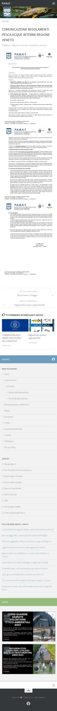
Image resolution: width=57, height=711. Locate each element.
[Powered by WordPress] (21, 697)
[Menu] (53, 3)
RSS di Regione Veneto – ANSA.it (15, 524)
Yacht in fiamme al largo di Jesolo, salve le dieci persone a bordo (28, 529)
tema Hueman (40, 697)
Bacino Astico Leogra (13, 482)
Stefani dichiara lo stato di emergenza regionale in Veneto (25, 562)
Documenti (8, 417)
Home (6, 374)
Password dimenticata (13, 429)
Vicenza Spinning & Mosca (14, 513)
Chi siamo (10, 386)
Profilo (7, 423)
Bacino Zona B (10, 494)
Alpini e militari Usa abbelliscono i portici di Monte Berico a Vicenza (25, 555)
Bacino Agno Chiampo (13, 476)
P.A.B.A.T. (6, 3)
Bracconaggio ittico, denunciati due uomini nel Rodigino (25, 535)
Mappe (7, 410)
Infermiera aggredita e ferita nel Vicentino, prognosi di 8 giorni (26, 541)
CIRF (6, 500)
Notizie (5, 21)
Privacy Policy (10, 447)
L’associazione (10, 380)
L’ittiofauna (9, 441)
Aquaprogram (10, 464)
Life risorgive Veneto (12, 506)
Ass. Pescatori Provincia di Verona (18, 470)
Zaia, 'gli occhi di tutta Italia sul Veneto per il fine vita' (23, 574)
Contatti (7, 435)
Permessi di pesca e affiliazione (16, 404)
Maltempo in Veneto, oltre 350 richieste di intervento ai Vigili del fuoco (27, 588)
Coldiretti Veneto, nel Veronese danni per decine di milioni (25, 568)
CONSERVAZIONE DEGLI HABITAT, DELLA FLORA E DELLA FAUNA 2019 (11, 338)
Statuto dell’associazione (18, 392)
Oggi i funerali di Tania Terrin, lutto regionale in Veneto (23, 547)
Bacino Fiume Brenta (12, 488)
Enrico (7, 45)
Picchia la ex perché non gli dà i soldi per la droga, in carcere (26, 580)
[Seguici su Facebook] (53, 359)
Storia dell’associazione (17, 398)
